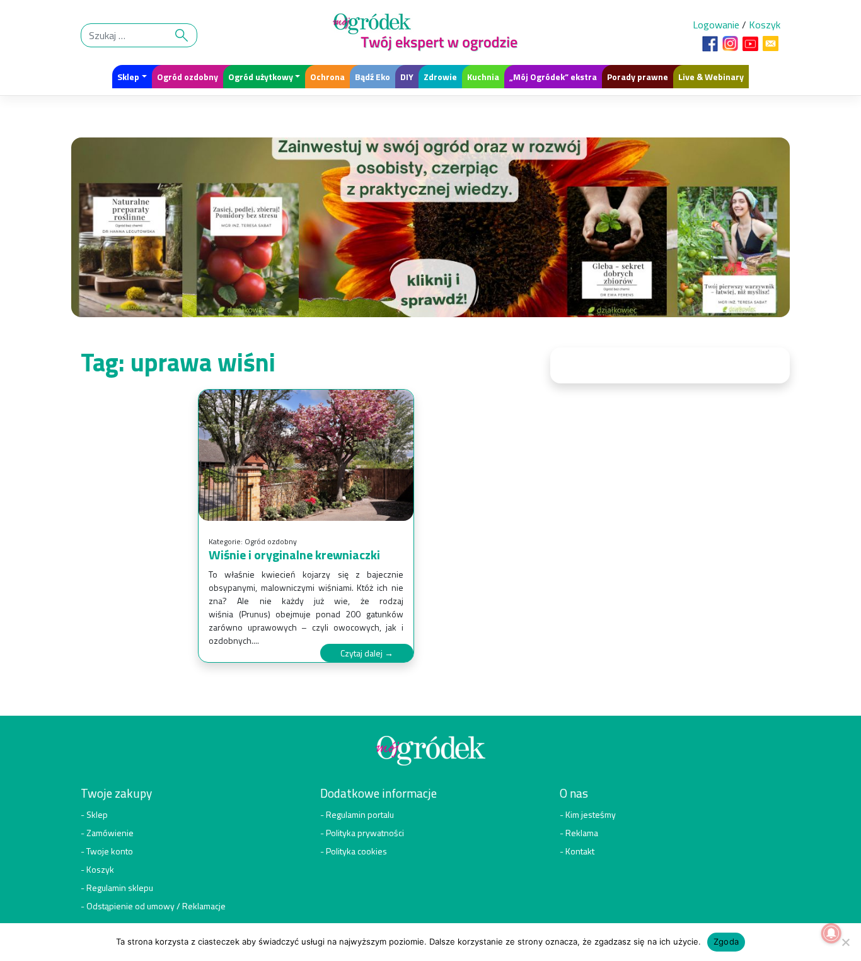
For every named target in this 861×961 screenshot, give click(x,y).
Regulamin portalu (360, 814)
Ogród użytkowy (260, 76)
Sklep (128, 76)
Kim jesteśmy (590, 814)
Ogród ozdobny (187, 76)
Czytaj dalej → (366, 653)
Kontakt (579, 851)
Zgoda (726, 941)
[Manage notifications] (831, 933)
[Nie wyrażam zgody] (845, 942)
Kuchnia (483, 76)
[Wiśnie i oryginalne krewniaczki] (306, 455)
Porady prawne (637, 76)
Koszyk (764, 24)
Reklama (581, 832)
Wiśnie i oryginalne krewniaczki (294, 554)
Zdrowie (440, 76)
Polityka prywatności (365, 832)
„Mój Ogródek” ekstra (553, 76)
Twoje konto (109, 851)
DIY (406, 76)
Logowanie (716, 24)
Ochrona (327, 76)
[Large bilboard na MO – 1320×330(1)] (430, 230)
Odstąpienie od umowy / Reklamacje (156, 905)
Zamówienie (110, 832)
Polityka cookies (356, 851)
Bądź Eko (372, 76)
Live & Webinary (711, 76)
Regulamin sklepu (119, 887)
